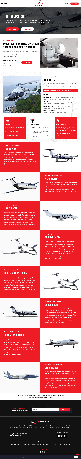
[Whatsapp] (38, 452)
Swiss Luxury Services (8, 51)
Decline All (70, 457)
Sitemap (44, 449)
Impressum (49, 449)
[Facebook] (42, 452)
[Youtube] (44, 452)
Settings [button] (65, 457)
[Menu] (2, 3)
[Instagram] (40, 452)
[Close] (79, 457)
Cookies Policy (39, 449)
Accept (76, 457)
